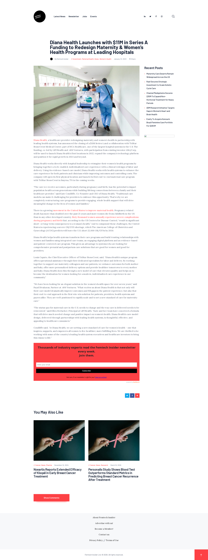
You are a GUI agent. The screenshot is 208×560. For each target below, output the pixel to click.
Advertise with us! (104, 523)
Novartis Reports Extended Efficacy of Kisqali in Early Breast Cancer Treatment (57, 473)
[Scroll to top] (201, 554)
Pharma (49, 465)
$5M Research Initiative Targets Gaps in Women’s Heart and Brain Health (160, 111)
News (97, 59)
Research (104, 465)
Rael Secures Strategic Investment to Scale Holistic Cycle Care (159, 84)
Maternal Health (88, 59)
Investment (77, 59)
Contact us (104, 534)
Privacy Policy (96, 540)
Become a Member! (104, 529)
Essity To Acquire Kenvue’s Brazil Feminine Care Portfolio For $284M (159, 122)
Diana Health (40, 140)
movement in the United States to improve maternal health (83, 210)
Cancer (37, 465)
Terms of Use (112, 540)
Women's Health (105, 59)
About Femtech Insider (104, 517)
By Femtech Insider (62, 59)
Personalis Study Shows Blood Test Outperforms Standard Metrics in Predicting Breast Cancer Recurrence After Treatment (113, 474)
